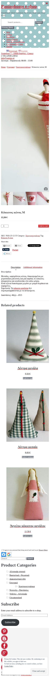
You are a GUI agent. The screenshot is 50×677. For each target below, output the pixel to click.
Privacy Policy (43, 550)
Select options (28, 457)
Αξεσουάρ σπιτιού (17, 571)
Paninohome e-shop (19, 6)
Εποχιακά (10, 67)
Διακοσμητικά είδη (17, 579)
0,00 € (46, 3)
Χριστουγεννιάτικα (23, 67)
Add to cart (43, 226)
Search (39, 22)
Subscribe (10, 622)
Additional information (32, 267)
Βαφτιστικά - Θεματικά (19, 575)
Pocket (15, 250)
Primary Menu (7, 27)
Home (3, 67)
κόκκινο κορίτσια (21, 288)
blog (8, 32)
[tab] (16, 267)
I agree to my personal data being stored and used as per (26, 550)
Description (16, 267)
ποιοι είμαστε (12, 39)
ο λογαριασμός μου (14, 44)
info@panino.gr (7, 58)
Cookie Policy (8, 666)
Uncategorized (15, 597)
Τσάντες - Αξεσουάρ (18, 594)
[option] (25, 135)
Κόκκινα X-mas (7, 238)
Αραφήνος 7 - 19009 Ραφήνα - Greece (17, 53)
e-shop (9, 34)
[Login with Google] (9, 554)
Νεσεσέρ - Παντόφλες (19, 590)
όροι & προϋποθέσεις (15, 42)
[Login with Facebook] (3, 554)
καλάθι (9, 46)
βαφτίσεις (10, 37)
